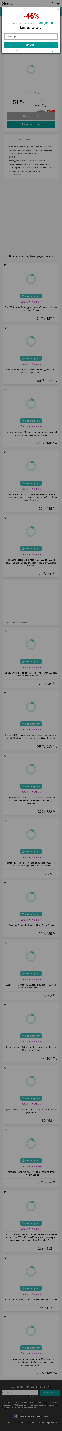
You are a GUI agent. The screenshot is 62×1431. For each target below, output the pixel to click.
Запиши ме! (31, 45)
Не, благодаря (51, 51)
